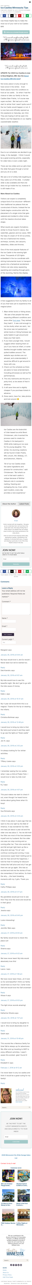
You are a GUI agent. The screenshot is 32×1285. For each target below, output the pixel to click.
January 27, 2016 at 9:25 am (11, 953)
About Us (6, 1272)
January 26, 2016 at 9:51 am (11, 675)
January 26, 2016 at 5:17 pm (11, 892)
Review (16, 576)
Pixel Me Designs (22, 1283)
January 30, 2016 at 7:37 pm (12, 1018)
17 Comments (17, 12)
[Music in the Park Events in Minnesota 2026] (23, 1195)
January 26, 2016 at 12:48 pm (12, 722)
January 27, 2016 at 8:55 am (11, 933)
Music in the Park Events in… (22, 1204)
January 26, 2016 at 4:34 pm (12, 816)
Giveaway (25, 575)
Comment (6, 602)
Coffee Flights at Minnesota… (21, 1224)
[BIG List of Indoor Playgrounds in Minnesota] (8, 1176)
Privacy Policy (7, 1275)
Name (5, 618)
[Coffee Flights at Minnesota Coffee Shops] (23, 1215)
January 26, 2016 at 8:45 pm (12, 915)
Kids (29, 575)
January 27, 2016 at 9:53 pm (12, 1000)
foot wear (16, 320)
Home (2, 5)
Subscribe (16, 564)
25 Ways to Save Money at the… (6, 1204)
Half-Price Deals (8, 1277)
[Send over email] (27, 15)
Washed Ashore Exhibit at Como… (22, 1184)
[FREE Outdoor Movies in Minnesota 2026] (8, 1215)
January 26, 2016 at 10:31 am (12, 699)
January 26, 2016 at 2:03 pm (12, 766)
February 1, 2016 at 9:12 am (11, 1068)
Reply (3, 668)
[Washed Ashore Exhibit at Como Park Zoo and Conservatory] (23, 1176)
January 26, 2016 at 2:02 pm (12, 746)
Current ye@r (8, 639)
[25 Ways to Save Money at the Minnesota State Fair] (8, 1195)
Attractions (13, 575)
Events (19, 575)
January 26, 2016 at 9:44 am (12, 655)
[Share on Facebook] (4, 15)
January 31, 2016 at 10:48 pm (12, 1038)
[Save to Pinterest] (20, 15)
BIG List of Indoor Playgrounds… (6, 1184)
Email (4, 626)
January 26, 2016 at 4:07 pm (12, 790)
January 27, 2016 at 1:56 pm (11, 974)
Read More (19, 1102)
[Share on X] (12, 15)
